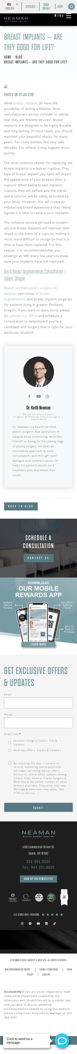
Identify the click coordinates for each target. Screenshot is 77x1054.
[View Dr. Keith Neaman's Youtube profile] (38, 396)
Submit (38, 807)
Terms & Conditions (48, 969)
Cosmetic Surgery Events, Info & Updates (35, 742)
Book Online (46, 6)
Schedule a (38, 542)
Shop (60, 6)
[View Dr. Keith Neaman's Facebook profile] (29, 396)
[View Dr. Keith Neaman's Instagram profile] (47, 396)
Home (7, 57)
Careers (46, 974)
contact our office (23, 316)
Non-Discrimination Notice (17, 969)
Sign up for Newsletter (38, 878)
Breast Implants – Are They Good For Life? (35, 62)
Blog (19, 57)
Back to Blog (21, 506)
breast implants (26, 103)
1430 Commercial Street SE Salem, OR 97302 (38, 850)
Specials (30, 6)
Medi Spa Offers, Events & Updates (37, 750)
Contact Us (38, 558)
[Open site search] (71, 6)
